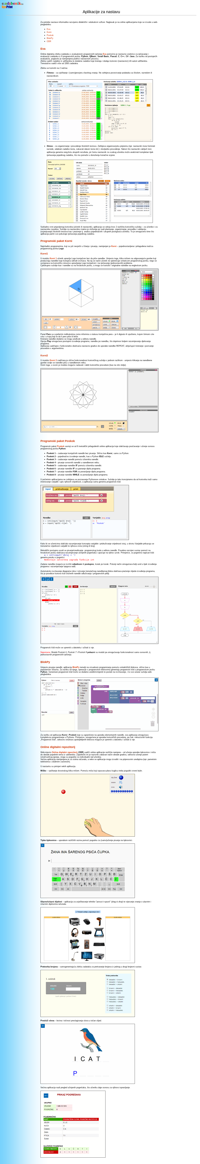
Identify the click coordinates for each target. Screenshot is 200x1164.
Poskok (50, 35)
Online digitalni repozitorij (57, 747)
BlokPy (50, 38)
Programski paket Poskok (57, 441)
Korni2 (44, 355)
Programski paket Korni (56, 241)
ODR (49, 41)
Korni (49, 32)
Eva (48, 29)
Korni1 (44, 253)
